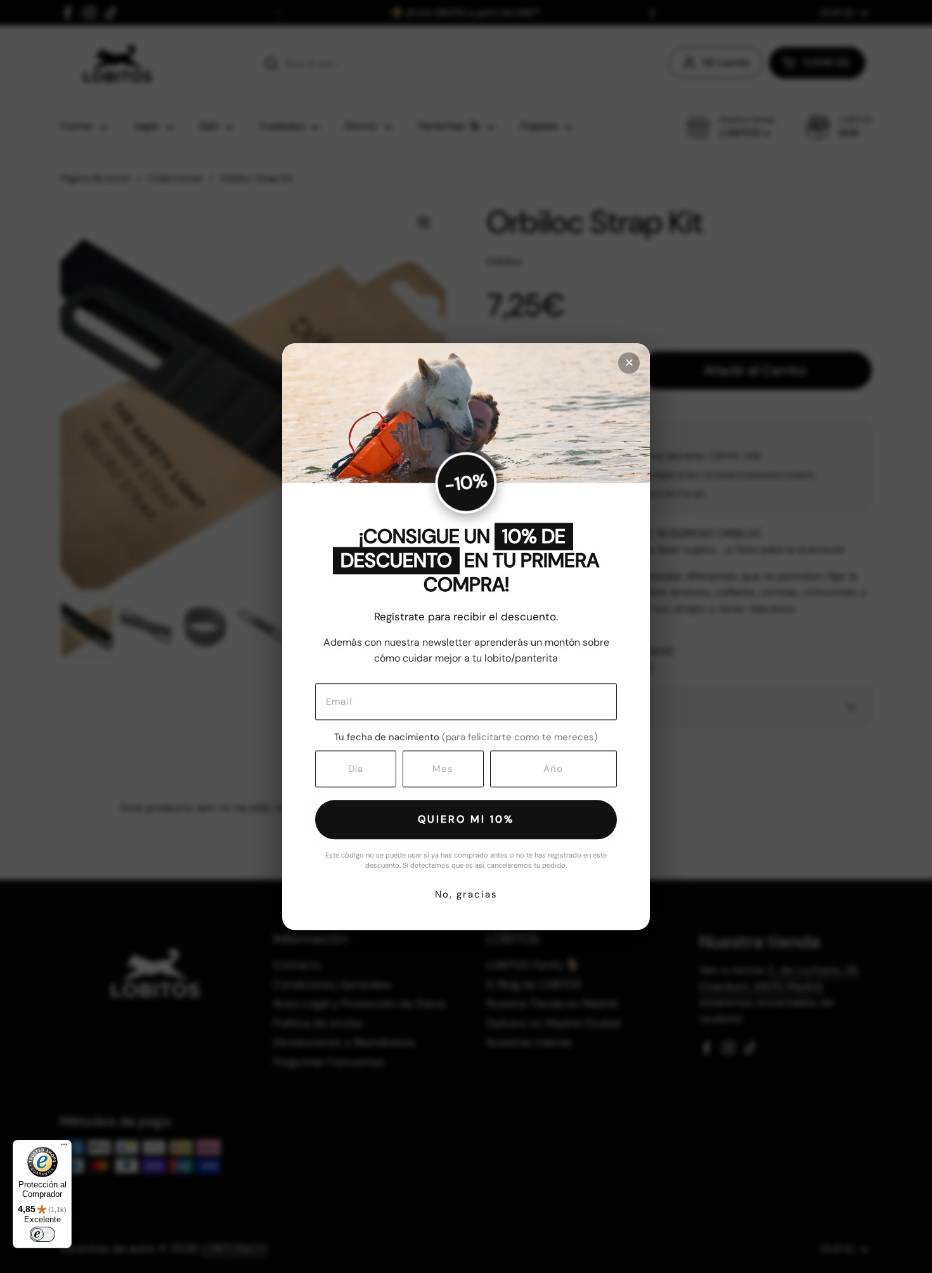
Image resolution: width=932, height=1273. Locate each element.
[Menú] (64, 1147)
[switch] (42, 1234)
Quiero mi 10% (466, 819)
